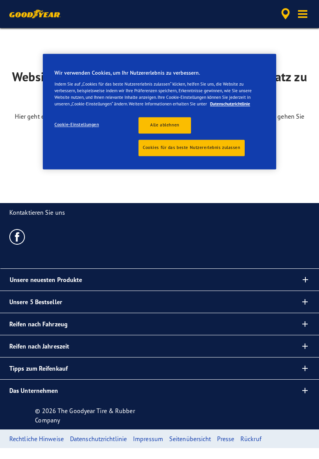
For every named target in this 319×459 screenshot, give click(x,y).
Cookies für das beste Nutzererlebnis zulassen (191, 147)
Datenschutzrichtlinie (230, 104)
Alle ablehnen (164, 125)
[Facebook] (17, 236)
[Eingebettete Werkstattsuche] (284, 14)
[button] (303, 14)
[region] (159, 111)
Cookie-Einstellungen (76, 124)
